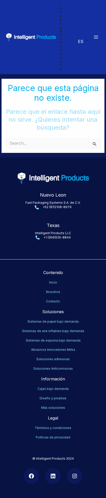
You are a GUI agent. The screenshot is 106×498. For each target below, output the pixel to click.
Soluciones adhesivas (53, 359)
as (71, 368)
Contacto (53, 301)
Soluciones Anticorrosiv (51, 368)
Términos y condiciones (53, 428)
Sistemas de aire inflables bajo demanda (53, 331)
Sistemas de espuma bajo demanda (53, 340)
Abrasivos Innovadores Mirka (53, 350)
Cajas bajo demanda (53, 389)
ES (80, 41)
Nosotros (53, 292)
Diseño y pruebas (53, 398)
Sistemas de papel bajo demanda (53, 321)
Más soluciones (53, 408)
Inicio (53, 282)
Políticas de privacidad (53, 437)
